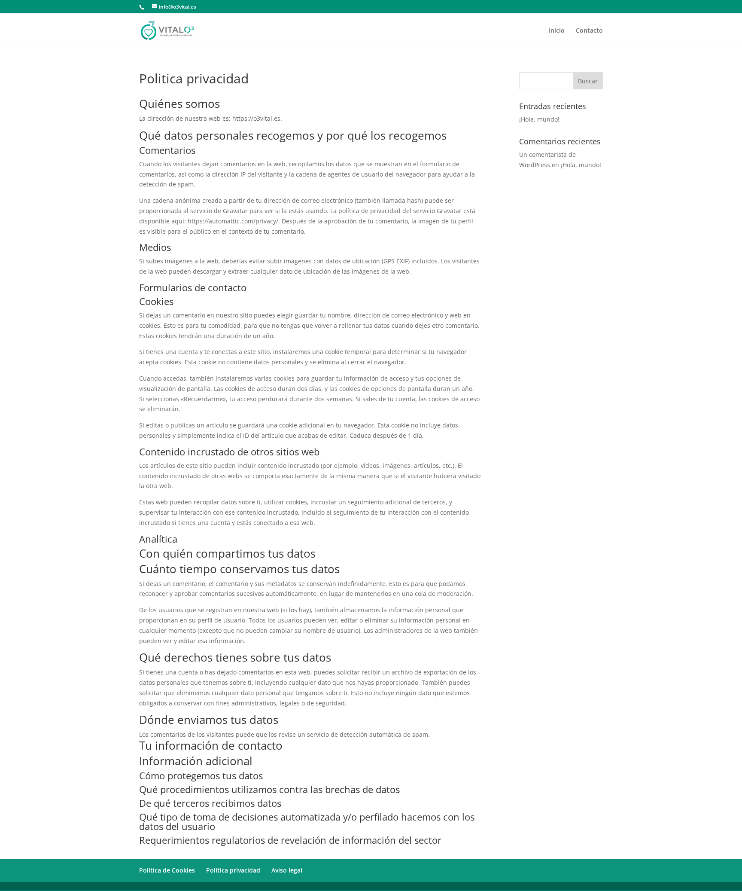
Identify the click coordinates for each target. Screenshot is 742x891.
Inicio (557, 30)
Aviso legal (286, 870)
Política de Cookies (167, 870)
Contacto (589, 30)
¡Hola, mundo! (539, 119)
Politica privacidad (233, 870)
